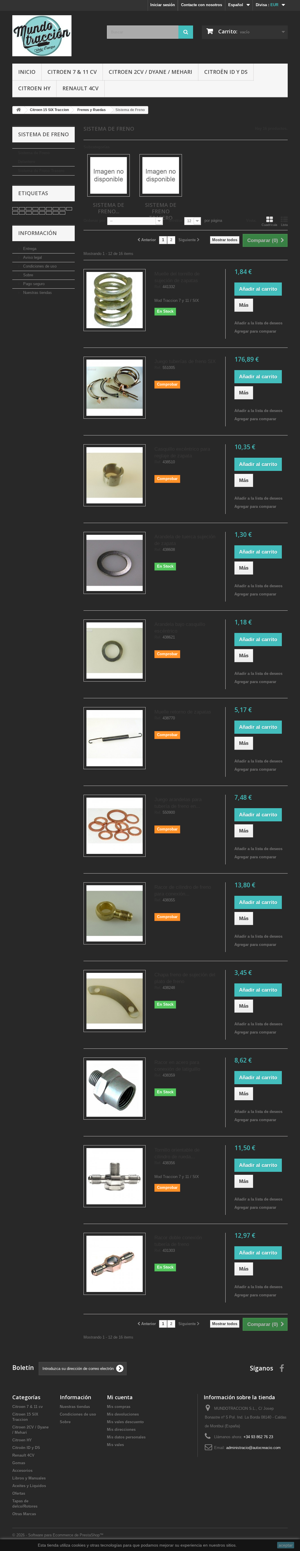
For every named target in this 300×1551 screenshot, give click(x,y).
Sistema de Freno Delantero (34, 157)
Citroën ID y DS (226, 71)
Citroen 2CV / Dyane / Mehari (150, 71)
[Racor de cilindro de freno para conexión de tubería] (114, 913)
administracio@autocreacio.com (253, 1448)
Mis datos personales (126, 1437)
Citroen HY (34, 88)
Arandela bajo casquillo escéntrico (179, 628)
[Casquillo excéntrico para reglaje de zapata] (114, 475)
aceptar (286, 1545)
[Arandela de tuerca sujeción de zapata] (114, 563)
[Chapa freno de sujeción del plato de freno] (114, 1001)
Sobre (27, 275)
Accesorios (22, 1470)
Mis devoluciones (123, 1414)
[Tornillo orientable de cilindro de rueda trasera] (114, 1176)
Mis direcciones (121, 1429)
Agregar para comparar (255, 331)
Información (37, 232)
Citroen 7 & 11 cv (72, 71)
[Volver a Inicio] (18, 110)
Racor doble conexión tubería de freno (178, 1241)
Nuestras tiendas (37, 292)
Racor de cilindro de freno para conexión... (182, 890)
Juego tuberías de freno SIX (185, 361)
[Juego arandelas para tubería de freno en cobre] (114, 826)
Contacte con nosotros (201, 5)
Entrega (29, 248)
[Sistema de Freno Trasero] (160, 175)
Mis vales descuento (125, 1422)
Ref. (157, 287)
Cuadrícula (269, 225)
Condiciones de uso (39, 266)
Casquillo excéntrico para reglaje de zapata (182, 452)
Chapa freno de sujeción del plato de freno (184, 978)
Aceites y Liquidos (29, 1486)
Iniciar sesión (162, 5)
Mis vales (115, 1445)
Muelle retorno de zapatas (182, 712)
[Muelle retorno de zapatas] (114, 738)
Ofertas (18, 1493)
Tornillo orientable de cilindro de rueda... (177, 1153)
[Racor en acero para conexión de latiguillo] (114, 1088)
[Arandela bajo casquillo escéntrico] (114, 650)
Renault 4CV (80, 88)
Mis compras (118, 1406)
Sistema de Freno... (108, 208)
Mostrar (176, 220)
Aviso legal (32, 257)
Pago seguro (33, 284)
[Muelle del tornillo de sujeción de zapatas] (114, 300)
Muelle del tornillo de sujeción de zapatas (177, 277)
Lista (284, 225)
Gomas (18, 1463)
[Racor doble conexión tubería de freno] (114, 1264)
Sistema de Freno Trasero (41, 170)
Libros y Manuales (29, 1478)
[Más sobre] (15, 208)
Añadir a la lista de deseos (258, 323)
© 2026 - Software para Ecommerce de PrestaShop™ (57, 1535)
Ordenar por (94, 220)
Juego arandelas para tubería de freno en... (178, 803)
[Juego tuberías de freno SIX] (114, 388)
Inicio (26, 71)
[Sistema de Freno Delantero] (108, 175)
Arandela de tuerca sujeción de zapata (184, 540)
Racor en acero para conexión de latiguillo (177, 1066)
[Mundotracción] (55, 35)
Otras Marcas (24, 1514)
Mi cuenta (120, 1397)
